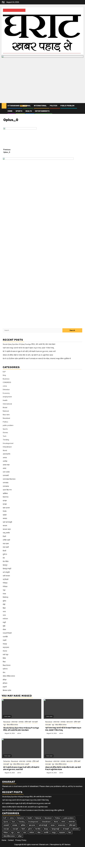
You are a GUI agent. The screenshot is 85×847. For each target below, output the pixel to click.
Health (28, 111)
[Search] (81, 106)
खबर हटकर (6, 508)
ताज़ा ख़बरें (6, 547)
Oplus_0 (7, 151)
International (40, 106)
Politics (53, 106)
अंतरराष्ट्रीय (6, 454)
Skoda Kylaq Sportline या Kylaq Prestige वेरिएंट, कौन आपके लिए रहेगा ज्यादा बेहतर (29, 344)
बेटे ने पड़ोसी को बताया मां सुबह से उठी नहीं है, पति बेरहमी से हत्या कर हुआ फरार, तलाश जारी (29, 351)
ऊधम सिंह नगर (7, 490)
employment (7, 397)
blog (4, 375)
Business (6, 379)
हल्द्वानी (5, 687)
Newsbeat (6, 418)
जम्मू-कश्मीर (6, 533)
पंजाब (4, 594)
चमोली (4, 515)
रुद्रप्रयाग (6, 647)
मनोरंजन (5, 619)
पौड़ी (4, 604)
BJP (4, 372)
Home (4, 840)
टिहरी (4, 536)
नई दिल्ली (5, 579)
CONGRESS (7, 382)
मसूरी (4, 622)
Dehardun (6, 390)
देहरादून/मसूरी (7, 569)
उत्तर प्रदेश (6, 472)
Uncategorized (8, 443)
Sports (19, 111)
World (5, 450)
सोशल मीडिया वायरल (9, 676)
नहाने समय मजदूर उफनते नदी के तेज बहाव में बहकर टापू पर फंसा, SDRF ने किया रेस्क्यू (28, 348)
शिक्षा (4, 662)
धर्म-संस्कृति (6, 572)
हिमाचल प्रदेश (7, 690)
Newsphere (54, 844)
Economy (6, 393)
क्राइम (5, 501)
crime (10, 111)
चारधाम (5, 526)
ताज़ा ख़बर (6, 544)
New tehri (6, 415)
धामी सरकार (6, 576)
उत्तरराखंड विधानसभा (9, 479)
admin (19, 733)
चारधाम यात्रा (7, 529)
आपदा (4, 468)
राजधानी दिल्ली (7, 633)
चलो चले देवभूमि (7, 522)
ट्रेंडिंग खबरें (6, 540)
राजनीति (5, 637)
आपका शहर (6, 465)
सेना (4, 673)
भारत (4, 612)
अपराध (5, 458)
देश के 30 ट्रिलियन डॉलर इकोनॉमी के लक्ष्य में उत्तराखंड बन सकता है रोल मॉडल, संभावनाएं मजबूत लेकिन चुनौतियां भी (37, 359)
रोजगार (5, 651)
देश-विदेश (6, 561)
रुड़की (4, 640)
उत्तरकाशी (6, 476)
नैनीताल (5, 583)
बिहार (4, 608)
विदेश (4, 658)
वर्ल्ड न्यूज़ (5, 655)
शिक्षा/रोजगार (7, 665)
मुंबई (4, 626)
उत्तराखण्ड (6, 486)
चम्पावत (5, 518)
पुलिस (4, 601)
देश (4, 558)
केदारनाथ (5, 497)
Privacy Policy (20, 840)
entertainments (42, 111)
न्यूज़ (4, 590)
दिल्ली (4, 551)
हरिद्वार (5, 680)
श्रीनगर (5, 669)
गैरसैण (5, 511)
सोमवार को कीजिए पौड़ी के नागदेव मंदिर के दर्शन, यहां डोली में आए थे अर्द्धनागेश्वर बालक (28, 355)
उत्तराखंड (5, 483)
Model (5, 408)
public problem (67, 106)
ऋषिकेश (5, 493)
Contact (11, 840)
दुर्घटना (5, 554)
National (27, 106)
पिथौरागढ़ (5, 597)
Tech (4, 436)
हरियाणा (5, 683)
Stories (5, 433)
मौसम (4, 630)
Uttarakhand (13, 106)
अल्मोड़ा (5, 461)
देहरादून (5, 565)
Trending (6, 440)
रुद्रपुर (5, 644)
